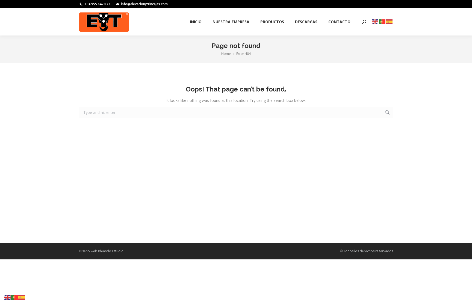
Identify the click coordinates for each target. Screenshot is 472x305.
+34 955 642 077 (97, 4)
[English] (375, 21)
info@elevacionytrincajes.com (144, 4)
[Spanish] (389, 21)
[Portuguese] (382, 21)
